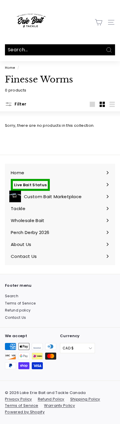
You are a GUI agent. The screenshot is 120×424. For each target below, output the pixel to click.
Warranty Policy (59, 405)
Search (11, 295)
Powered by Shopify (25, 412)
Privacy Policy (18, 399)
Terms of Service (20, 303)
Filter (20, 104)
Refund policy (18, 310)
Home (10, 67)
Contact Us (15, 317)
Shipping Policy (85, 399)
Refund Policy (51, 399)
